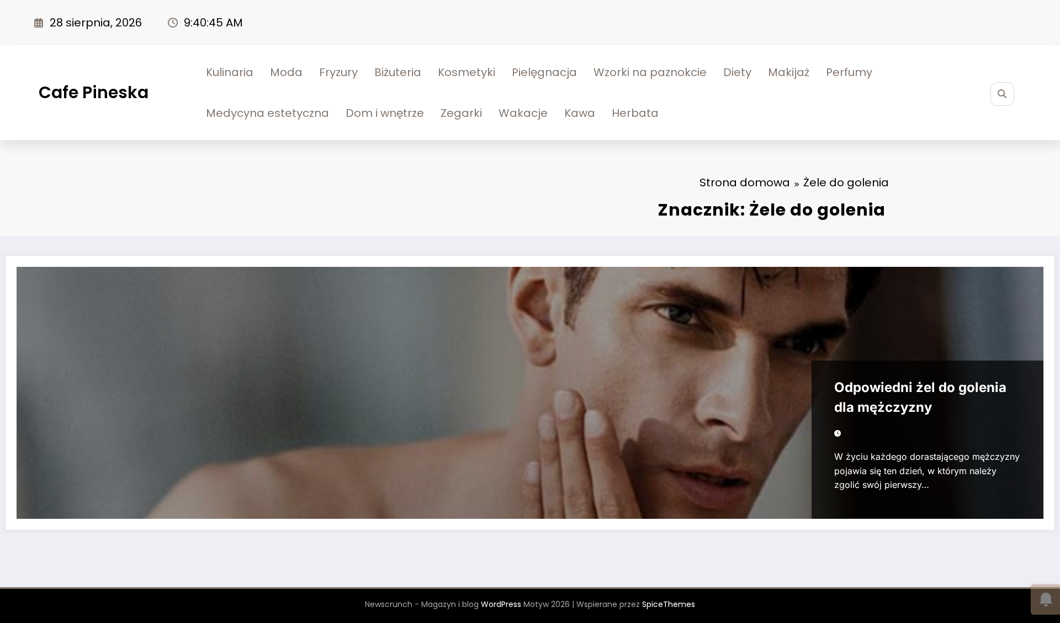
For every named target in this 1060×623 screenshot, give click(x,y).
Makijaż (788, 72)
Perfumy (849, 72)
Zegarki (461, 113)
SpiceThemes (668, 604)
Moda (286, 72)
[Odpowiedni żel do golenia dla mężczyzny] (530, 393)
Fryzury (338, 72)
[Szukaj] (1002, 94)
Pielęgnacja (544, 72)
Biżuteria (397, 72)
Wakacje (523, 113)
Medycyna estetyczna (267, 113)
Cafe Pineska (94, 92)
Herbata (635, 113)
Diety (737, 72)
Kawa (579, 113)
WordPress (501, 604)
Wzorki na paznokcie (650, 72)
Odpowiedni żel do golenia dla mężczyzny (920, 397)
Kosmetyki (466, 72)
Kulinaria (229, 72)
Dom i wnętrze (385, 113)
